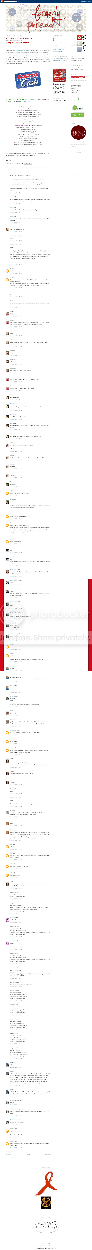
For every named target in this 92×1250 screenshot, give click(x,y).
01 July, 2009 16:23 (16, 817)
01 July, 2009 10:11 (16, 390)
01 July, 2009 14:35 (16, 754)
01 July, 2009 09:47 (16, 355)
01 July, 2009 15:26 (16, 793)
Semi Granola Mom (14, 580)
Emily (11, 394)
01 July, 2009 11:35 (16, 495)
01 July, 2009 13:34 (16, 726)
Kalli (11, 442)
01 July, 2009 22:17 (16, 913)
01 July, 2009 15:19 (16, 776)
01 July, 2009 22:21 (16, 963)
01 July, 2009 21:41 (16, 877)
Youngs (11, 710)
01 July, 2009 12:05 (16, 535)
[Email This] (24, 164)
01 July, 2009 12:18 (16, 553)
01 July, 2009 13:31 (16, 715)
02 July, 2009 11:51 (16, 1105)
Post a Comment (9, 1152)
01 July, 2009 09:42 (16, 327)
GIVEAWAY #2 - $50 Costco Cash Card (19, 38)
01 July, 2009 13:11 (16, 692)
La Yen (11, 331)
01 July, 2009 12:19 (16, 565)
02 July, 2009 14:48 (16, 1148)
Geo (11, 548)
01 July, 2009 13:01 (16, 649)
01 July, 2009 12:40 (16, 576)
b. (10, 758)
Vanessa (11, 173)
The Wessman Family (15, 1100)
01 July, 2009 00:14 (16, 212)
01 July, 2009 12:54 (16, 629)
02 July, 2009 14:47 (16, 1137)
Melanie (12, 482)
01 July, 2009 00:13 (16, 203)
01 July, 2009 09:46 (16, 346)
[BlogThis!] (26, 164)
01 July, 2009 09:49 (16, 364)
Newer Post (8, 1154)
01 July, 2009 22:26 (16, 1058)
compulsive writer (14, 236)
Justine (11, 810)
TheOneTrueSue (13, 569)
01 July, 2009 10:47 (16, 399)
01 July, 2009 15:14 (16, 767)
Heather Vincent (14, 601)
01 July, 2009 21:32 (16, 868)
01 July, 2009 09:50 (16, 373)
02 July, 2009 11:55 (16, 1124)
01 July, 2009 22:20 (16, 936)
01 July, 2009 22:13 (16, 888)
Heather (11, 739)
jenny (54, 38)
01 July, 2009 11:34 (16, 486)
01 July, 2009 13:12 (16, 706)
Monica (11, 789)
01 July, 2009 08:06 (16, 287)
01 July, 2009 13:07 (16, 681)
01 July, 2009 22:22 (16, 986)
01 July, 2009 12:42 (16, 597)
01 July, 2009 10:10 (16, 382)
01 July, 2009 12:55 (16, 640)
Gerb (11, 1062)
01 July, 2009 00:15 (16, 223)
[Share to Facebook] (29, 164)
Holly (11, 844)
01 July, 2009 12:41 (16, 585)
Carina (11, 227)
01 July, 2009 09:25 (16, 307)
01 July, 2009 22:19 (16, 922)
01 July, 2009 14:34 (16, 744)
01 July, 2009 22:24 (16, 1000)
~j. (53, 40)
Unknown (12, 1128)
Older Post (47, 1154)
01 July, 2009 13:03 (16, 662)
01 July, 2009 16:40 (16, 826)
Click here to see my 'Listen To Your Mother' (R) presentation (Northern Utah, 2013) (60, 60)
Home (28, 1154)
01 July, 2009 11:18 (16, 451)
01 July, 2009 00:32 (16, 232)
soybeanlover (13, 917)
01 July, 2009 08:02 (16, 273)
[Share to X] (28, 164)
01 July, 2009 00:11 (16, 192)
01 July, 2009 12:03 (16, 518)
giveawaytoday (25, 101)
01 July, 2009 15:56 (16, 806)
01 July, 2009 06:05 (16, 240)
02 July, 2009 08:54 (16, 1067)
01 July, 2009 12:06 (16, 544)
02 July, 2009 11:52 (16, 1115)
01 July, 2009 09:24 (16, 296)
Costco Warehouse (22, 54)
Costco (23, 59)
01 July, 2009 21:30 (16, 860)
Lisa (11, 821)
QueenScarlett (13, 730)
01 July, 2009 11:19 (16, 460)
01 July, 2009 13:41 (16, 735)
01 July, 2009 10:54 (16, 430)
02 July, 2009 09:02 (16, 1096)
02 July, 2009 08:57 (16, 1085)
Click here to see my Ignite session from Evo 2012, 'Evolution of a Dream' (59, 49)
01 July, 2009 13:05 (16, 670)
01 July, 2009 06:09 (16, 264)
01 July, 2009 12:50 (16, 608)
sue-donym (12, 666)
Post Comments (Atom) (17, 1158)
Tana (11, 644)
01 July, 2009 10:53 (16, 419)
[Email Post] (22, 163)
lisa (10, 268)
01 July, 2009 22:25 (16, 1015)
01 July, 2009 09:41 (16, 316)
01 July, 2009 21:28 (16, 849)
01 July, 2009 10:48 (16, 410)
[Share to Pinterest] (31, 164)
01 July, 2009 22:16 (16, 899)
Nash (11, 490)
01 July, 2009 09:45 (16, 335)
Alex (11, 311)
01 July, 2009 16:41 (16, 840)
